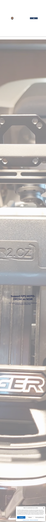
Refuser (30, 517)
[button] (43, 507)
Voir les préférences (39, 517)
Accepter (21, 517)
